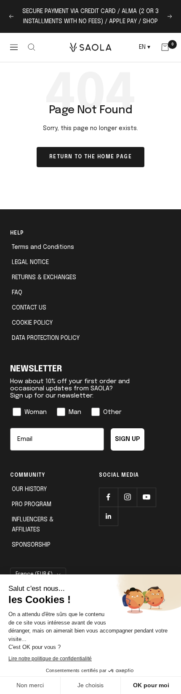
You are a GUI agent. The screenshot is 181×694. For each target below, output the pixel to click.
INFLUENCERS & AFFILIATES (32, 525)
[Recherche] (31, 47)
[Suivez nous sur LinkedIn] (108, 516)
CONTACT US (29, 308)
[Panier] (165, 47)
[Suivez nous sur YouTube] (146, 497)
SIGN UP (127, 439)
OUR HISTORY (29, 489)
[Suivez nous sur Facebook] (108, 497)
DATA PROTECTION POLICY (46, 338)
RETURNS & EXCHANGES (44, 277)
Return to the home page (90, 157)
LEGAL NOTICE (30, 262)
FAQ (17, 293)
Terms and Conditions (43, 247)
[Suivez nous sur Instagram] (127, 497)
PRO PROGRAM (31, 504)
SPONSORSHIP (31, 545)
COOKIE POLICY (32, 323)
